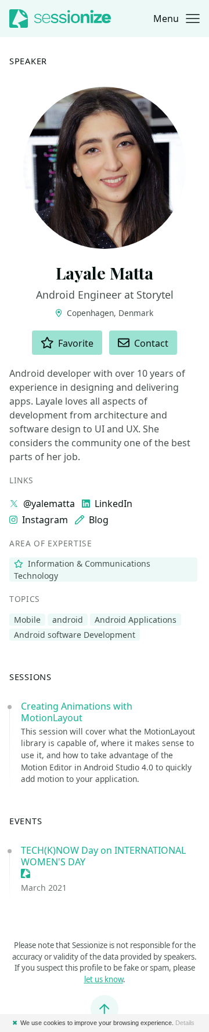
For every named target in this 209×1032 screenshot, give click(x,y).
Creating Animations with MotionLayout (76, 712)
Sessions (30, 676)
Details (184, 1022)
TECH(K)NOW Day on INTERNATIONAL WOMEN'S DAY (103, 856)
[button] (176, 18)
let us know (103, 979)
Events (25, 821)
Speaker (28, 61)
